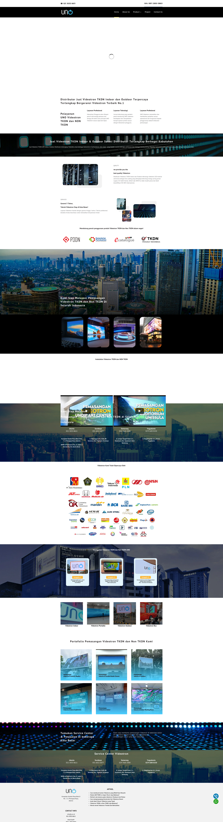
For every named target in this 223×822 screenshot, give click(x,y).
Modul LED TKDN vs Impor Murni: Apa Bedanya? (104, 795)
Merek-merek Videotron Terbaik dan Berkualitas (104, 805)
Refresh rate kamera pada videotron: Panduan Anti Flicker (107, 797)
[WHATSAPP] (216, 801)
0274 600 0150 (151, 431)
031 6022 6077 (98, 431)
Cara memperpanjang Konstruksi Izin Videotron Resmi (106, 799)
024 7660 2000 (124, 431)
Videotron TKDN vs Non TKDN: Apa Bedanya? (104, 803)
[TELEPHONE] (216, 796)
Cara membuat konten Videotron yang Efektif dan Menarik (107, 793)
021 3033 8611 (71, 431)
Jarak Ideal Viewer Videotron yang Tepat (102, 801)
